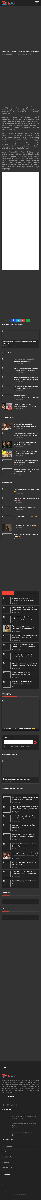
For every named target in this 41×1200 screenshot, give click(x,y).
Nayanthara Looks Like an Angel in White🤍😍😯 (26, 490)
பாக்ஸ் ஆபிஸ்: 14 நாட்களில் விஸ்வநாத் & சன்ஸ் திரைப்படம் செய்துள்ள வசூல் (25, 808)
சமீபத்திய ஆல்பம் (9, 694)
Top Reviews (33, 593)
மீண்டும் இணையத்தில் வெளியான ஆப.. (24, 1125)
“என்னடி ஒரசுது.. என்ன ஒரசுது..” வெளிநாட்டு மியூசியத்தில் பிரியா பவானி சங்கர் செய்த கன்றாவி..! (23, 656)
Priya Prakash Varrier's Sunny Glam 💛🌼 (25, 516)
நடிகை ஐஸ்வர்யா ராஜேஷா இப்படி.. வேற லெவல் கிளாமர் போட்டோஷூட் (26, 434)
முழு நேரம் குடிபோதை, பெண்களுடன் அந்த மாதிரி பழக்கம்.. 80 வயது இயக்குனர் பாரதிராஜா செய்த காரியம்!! (24, 637)
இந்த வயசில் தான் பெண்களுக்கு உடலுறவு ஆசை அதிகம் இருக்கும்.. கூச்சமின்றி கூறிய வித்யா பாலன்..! (23, 600)
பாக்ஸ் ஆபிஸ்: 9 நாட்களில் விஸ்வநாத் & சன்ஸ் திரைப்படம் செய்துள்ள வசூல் (25, 854)
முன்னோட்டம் (7, 1168)
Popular (8, 593)
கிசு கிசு (5, 1152)
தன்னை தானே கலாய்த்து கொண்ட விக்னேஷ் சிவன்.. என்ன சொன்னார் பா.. (26, 379)
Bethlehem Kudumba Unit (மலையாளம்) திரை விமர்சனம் (24, 863)
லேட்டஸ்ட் (5, 1162)
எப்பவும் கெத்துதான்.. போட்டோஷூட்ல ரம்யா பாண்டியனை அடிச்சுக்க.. (26, 397)
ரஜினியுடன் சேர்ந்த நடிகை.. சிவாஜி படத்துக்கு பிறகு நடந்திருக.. (26, 387)
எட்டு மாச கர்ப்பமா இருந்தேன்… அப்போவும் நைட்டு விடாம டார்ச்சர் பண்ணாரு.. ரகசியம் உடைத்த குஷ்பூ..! (24, 619)
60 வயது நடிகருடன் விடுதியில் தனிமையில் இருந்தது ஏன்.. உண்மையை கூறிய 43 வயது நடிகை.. (24, 684)
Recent (21, 593)
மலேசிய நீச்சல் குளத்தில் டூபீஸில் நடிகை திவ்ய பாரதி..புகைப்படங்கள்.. (24, 817)
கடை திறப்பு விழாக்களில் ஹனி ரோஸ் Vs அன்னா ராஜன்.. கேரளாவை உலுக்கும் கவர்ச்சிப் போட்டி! (25, 799)
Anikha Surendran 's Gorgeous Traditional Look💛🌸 (26, 535)
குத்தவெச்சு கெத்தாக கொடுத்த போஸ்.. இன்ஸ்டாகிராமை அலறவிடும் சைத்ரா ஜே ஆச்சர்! (24, 846)
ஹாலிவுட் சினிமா (9, 1157)
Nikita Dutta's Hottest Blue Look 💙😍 (25, 507)
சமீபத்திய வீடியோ (9, 754)
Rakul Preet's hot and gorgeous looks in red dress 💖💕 (26, 499)
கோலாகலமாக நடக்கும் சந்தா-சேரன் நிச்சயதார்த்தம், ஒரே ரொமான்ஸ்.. (26, 369)
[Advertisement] (20, 27)
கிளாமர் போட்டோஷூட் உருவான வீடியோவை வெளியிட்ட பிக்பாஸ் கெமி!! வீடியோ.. (23, 836)
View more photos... (7, 1185)
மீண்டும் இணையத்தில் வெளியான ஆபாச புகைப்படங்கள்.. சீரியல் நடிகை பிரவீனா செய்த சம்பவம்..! (24, 610)
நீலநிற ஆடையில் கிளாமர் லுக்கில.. (16, 779)
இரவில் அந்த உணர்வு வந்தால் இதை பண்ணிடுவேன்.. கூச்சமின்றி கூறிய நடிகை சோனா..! (24, 665)
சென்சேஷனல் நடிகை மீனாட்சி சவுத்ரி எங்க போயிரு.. (19, 343)
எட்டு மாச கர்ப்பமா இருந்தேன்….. (22, 1133)
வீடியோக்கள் (7, 1147)
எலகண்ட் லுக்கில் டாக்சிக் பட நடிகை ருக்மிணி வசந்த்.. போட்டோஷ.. (26, 470)
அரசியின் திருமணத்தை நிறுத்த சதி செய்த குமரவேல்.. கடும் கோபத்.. (26, 461)
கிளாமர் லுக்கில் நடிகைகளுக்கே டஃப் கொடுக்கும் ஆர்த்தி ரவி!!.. (26, 443)
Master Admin (21, 55)
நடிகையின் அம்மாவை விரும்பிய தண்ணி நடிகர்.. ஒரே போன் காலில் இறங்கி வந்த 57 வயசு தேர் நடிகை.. (23, 647)
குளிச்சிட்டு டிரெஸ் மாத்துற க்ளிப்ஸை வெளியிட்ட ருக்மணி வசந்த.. (25, 406)
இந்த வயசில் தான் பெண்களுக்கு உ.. (24, 1117)
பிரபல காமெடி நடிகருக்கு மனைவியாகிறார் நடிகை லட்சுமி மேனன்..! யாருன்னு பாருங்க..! (23, 628)
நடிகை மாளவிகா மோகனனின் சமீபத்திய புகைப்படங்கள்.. (24, 360)
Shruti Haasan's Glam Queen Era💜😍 (25, 525)
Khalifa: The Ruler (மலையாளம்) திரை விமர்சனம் (24, 826)
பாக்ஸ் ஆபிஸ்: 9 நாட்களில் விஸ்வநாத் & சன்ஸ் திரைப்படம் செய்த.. (25, 426)
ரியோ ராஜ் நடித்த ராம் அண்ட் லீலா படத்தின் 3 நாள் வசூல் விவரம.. (26, 452)
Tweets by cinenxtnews (10, 918)
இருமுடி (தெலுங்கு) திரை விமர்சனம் (24, 881)
